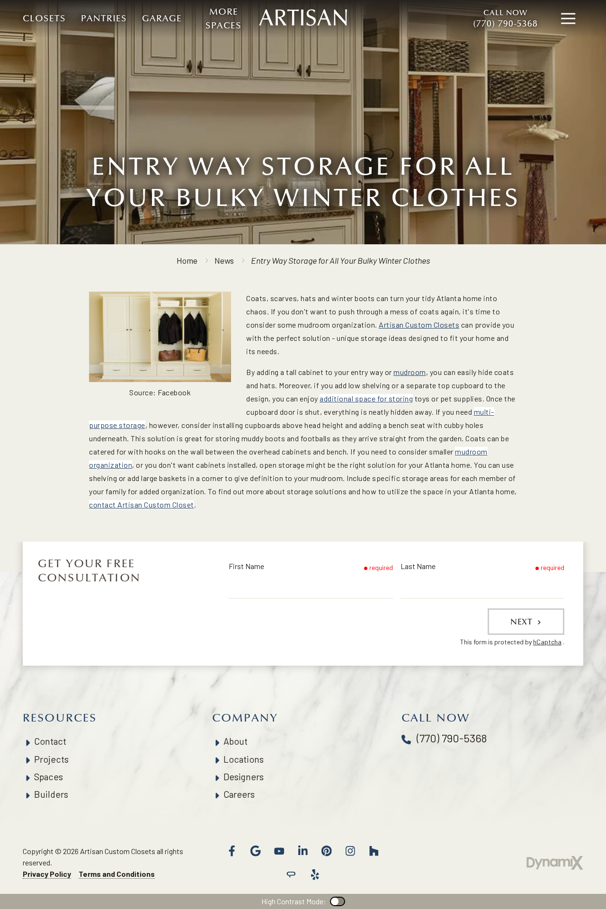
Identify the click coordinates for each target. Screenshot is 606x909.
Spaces (48, 776)
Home (187, 260)
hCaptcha (547, 642)
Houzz (374, 851)
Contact (50, 741)
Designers (243, 776)
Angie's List (291, 874)
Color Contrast (337, 901)
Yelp (315, 874)
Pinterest (327, 851)
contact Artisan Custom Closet (141, 504)
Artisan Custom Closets (419, 324)
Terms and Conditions (117, 873)
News (224, 260)
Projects (51, 759)
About (235, 741)
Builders (51, 794)
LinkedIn (303, 851)
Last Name (418, 565)
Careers (239, 794)
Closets (44, 18)
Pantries (104, 18)
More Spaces (223, 18)
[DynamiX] (554, 862)
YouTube (279, 851)
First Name (246, 565)
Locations (243, 759)
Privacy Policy (47, 873)
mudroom (409, 371)
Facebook (232, 851)
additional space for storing (366, 398)
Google (255, 851)
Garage (162, 18)
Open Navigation (568, 19)
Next (522, 621)
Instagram (350, 851)
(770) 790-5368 (505, 19)
